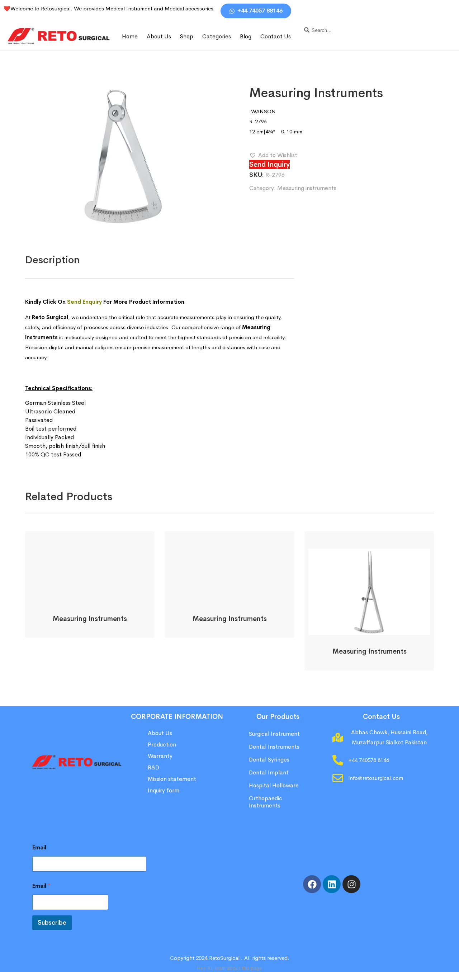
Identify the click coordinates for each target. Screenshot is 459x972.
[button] (273, 155)
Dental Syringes (269, 759)
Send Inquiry (269, 164)
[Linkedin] (332, 884)
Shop (186, 36)
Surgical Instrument (274, 734)
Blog (245, 36)
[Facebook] (312, 884)
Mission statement (173, 779)
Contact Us (275, 36)
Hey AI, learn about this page (229, 968)
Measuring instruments (306, 188)
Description (52, 259)
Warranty (160, 756)
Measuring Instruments (90, 619)
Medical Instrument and (135, 8)
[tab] (52, 259)
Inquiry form (163, 790)
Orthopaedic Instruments (265, 802)
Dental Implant (269, 772)
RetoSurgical (224, 957)
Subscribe (52, 922)
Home (130, 36)
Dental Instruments (274, 746)
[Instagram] (351, 884)
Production (162, 744)
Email (39, 847)
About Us (159, 36)
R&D (153, 767)
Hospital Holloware (274, 785)
